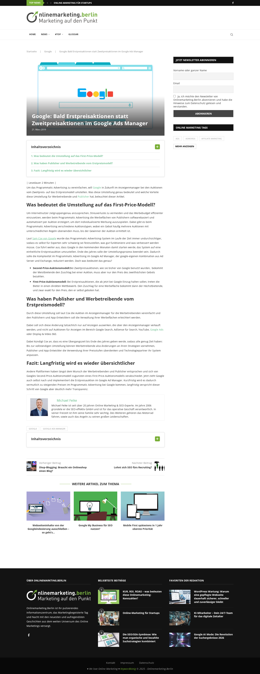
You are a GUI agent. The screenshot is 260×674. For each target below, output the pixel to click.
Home (32, 34)
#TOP (58, 34)
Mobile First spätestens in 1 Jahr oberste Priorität (142, 527)
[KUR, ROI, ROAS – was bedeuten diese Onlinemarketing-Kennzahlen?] (108, 597)
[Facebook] (232, 3)
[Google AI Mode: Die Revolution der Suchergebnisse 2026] (179, 640)
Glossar (73, 34)
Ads (177, 138)
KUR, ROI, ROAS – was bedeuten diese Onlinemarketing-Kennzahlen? (142, 595)
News (44, 34)
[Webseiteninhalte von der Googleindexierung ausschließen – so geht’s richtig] (48, 506)
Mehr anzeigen (184, 146)
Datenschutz (146, 662)
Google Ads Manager (54, 428)
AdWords (190, 138)
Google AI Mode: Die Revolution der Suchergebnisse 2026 (213, 636)
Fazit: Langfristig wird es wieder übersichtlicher (62, 170)
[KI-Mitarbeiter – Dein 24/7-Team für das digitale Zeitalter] (179, 618)
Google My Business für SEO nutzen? (95, 527)
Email (176, 83)
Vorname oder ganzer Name (190, 70)
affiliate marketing (211, 138)
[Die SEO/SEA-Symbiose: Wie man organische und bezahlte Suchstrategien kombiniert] (108, 640)
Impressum (127, 662)
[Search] (231, 34)
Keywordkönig (128, 668)
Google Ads (156, 329)
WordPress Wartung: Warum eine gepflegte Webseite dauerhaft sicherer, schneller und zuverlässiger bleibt (211, 597)
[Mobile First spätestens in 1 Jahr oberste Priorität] (142, 506)
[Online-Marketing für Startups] (108, 618)
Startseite (32, 51)
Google (48, 51)
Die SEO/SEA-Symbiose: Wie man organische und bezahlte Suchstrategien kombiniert (141, 638)
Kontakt (110, 662)
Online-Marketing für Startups (73, 2)
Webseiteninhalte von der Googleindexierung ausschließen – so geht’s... (48, 529)
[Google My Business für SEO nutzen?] (95, 506)
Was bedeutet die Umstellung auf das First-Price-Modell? (68, 156)
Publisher (83, 196)
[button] (47, 3)
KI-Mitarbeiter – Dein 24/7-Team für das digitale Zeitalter (213, 614)
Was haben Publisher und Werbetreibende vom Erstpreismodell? (73, 163)
